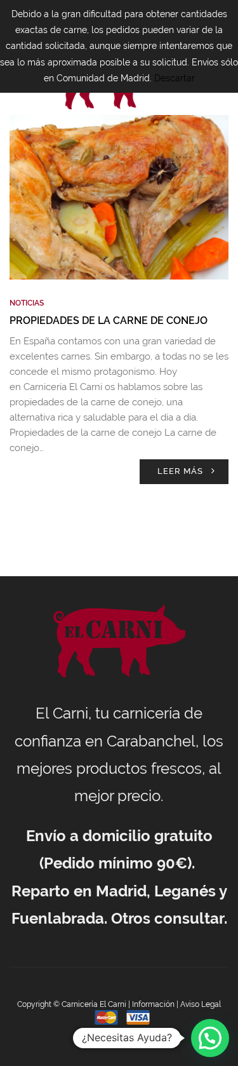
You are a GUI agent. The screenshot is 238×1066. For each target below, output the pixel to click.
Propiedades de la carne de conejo (109, 320)
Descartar (174, 78)
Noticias (27, 303)
